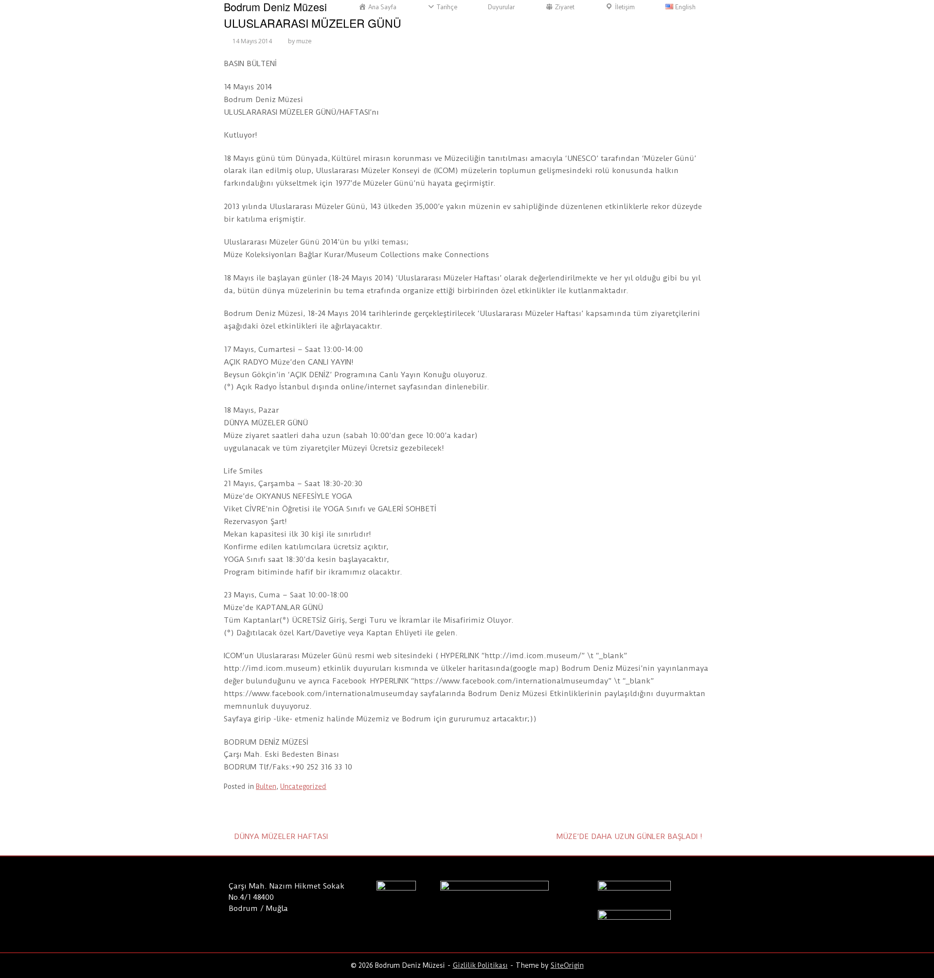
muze (304, 41)
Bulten (266, 786)
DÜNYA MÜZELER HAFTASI (281, 836)
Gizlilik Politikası (480, 965)
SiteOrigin (567, 965)
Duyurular (501, 6)
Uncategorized (303, 786)
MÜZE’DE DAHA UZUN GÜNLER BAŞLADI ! (629, 836)
